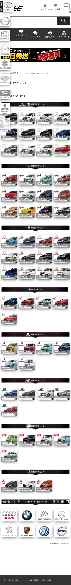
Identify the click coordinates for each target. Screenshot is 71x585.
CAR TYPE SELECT (13, 96)
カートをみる (55, 9)
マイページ (45, 9)
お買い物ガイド (21, 37)
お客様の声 (49, 37)
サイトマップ (64, 37)
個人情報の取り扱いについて (14, 580)
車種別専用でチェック (18, 73)
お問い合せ (35, 37)
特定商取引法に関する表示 (40, 580)
